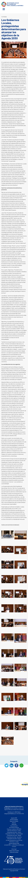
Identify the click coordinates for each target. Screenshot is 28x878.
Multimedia (14, 824)
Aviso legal (14, 849)
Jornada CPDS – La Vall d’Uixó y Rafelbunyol (14, 845)
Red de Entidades (14, 819)
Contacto (14, 846)
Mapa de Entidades (14, 821)
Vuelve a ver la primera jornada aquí (10, 524)
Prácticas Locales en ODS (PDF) (14, 829)
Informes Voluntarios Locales (14, 830)
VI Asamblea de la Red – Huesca (14, 832)
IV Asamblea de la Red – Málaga (14, 835)
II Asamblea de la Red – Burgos (14, 838)
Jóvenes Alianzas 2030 (14, 843)
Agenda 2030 (14, 818)
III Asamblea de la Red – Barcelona (14, 837)
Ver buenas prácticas (14, 827)
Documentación (14, 826)
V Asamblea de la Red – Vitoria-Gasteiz (14, 833)
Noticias (14, 822)
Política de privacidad (14, 850)
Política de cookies (14, 852)
